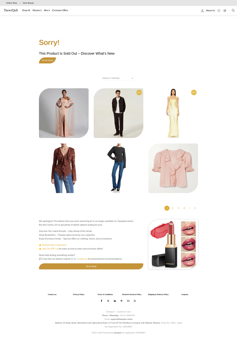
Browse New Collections (54, 245)
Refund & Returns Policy (131, 294)
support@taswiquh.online (121, 319)
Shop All (26, 10)
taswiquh (118, 333)
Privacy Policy (78, 294)
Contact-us (52, 294)
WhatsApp (113, 315)
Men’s (47, 10)
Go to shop (91, 266)
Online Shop (11, 3)
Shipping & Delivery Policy (158, 294)
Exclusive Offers (60, 10)
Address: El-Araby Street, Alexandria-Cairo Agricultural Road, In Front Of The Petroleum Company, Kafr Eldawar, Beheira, (107, 323)
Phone (105, 315)
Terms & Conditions (105, 294)
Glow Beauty (28, 3)
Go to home (47, 60)
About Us (210, 10)
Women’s (37, 10)
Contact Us (82, 259)
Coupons (184, 294)
